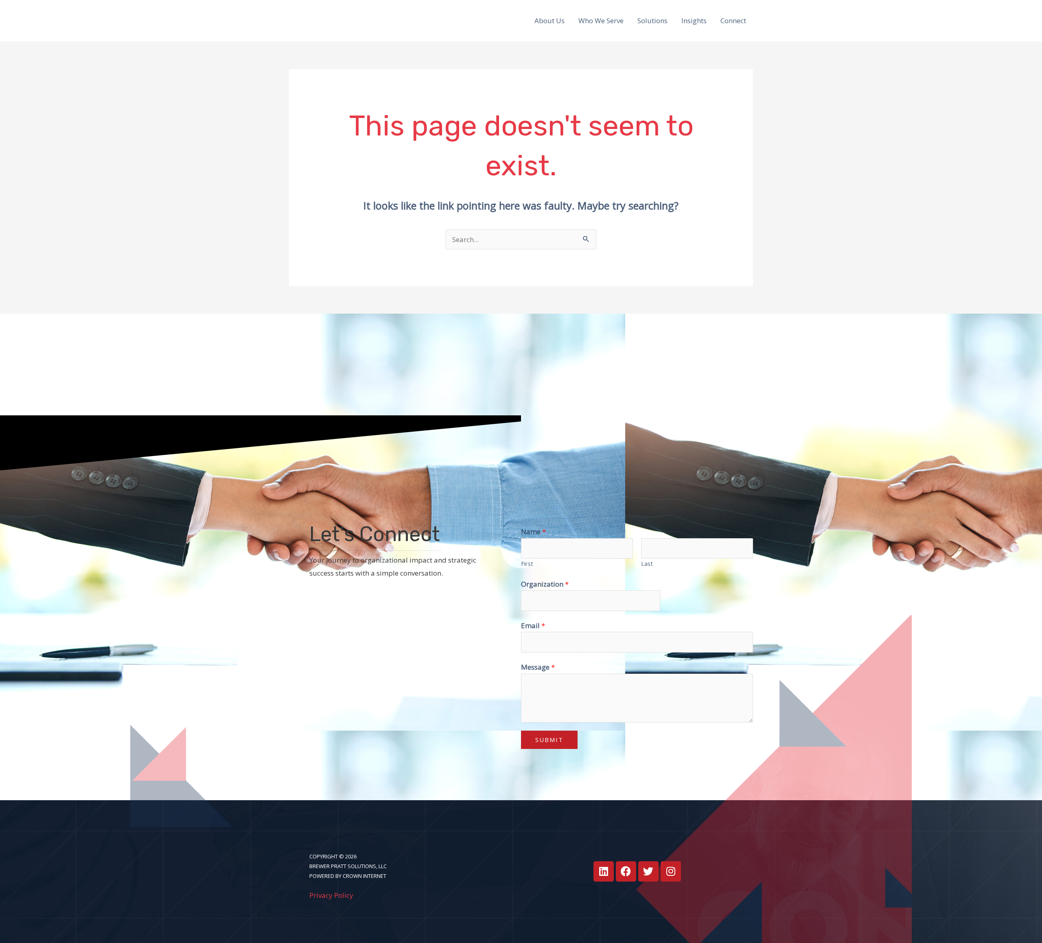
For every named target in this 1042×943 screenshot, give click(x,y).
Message (538, 667)
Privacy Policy (331, 895)
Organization (545, 584)
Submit (549, 740)
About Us (549, 20)
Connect (733, 20)
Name (533, 531)
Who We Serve (601, 20)
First (527, 564)
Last (647, 564)
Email (533, 625)
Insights (694, 20)
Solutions (652, 20)
